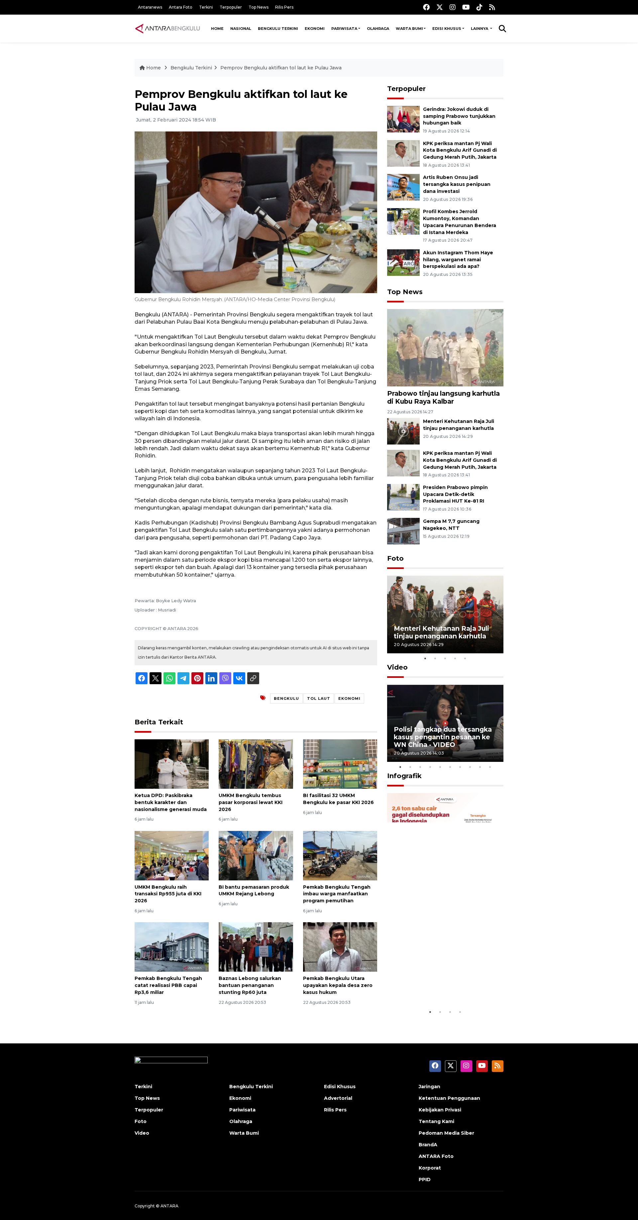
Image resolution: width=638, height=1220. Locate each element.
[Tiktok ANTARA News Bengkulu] (479, 7)
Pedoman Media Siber (446, 1133)
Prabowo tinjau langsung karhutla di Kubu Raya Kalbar (443, 397)
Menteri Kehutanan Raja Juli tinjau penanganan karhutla (441, 632)
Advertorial (338, 1098)
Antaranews (150, 7)
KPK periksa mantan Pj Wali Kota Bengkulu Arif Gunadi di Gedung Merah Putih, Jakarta (460, 150)
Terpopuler (231, 7)
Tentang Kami (436, 1121)
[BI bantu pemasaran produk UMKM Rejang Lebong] (256, 855)
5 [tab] (465, 658)
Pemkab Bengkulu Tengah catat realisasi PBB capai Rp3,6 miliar (168, 985)
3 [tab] (445, 658)
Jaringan (429, 1087)
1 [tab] (425, 658)
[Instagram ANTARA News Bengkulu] (453, 7)
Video (397, 667)
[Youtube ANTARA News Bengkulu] (466, 7)
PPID (425, 1179)
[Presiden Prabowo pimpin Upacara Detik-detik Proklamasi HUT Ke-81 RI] (403, 497)
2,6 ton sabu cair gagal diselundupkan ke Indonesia (441, 985)
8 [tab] (470, 767)
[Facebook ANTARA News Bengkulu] (426, 7)
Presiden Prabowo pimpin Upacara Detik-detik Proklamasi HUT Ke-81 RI (455, 494)
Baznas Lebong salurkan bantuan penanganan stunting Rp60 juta (250, 985)
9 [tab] (480, 767)
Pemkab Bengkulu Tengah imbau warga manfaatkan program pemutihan (337, 894)
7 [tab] (460, 767)
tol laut (318, 698)
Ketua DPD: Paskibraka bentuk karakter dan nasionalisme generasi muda (171, 802)
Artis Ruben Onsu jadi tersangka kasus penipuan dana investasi (456, 184)
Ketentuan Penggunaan (449, 1098)
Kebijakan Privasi (440, 1110)
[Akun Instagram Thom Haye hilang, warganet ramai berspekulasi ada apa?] (403, 262)
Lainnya (480, 28)
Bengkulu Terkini (278, 28)
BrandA (428, 1145)
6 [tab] (450, 767)
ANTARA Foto (436, 1156)
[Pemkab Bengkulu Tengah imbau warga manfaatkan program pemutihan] (340, 855)
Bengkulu (286, 698)
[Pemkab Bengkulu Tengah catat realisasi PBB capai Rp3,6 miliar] (172, 946)
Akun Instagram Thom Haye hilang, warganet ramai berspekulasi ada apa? (458, 260)
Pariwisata (344, 28)
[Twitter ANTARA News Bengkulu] (439, 7)
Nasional (240, 28)
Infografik (404, 776)
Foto (395, 558)
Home (217, 28)
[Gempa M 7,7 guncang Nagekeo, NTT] (403, 531)
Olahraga (378, 28)
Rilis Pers (284, 7)
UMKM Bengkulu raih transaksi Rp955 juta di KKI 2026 (168, 894)
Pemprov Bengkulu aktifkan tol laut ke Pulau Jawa (281, 68)
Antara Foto (180, 7)
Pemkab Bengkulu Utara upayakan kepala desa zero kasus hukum (337, 985)
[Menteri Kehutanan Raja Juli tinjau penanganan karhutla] (403, 431)
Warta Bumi (409, 28)
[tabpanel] (445, 614)
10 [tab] (490, 767)
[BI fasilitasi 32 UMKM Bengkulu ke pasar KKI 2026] (340, 764)
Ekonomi (315, 28)
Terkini (206, 7)
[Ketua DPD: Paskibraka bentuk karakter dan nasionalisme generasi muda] (172, 764)
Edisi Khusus (446, 28)
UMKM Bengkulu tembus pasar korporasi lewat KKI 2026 (250, 802)
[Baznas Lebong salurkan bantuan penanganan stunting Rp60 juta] (256, 946)
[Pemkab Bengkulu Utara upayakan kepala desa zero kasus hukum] (340, 946)
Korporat (430, 1168)
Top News (258, 7)
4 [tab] (455, 658)
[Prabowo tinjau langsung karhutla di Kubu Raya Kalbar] (445, 347)
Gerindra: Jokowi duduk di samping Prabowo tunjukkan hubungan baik (459, 116)
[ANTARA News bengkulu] (168, 28)
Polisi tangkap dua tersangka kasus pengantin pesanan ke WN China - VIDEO (443, 737)
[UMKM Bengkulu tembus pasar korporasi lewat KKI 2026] (256, 764)
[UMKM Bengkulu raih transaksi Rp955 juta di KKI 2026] (172, 855)
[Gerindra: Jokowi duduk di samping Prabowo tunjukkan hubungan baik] (403, 119)
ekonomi (349, 698)
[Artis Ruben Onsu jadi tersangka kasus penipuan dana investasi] (403, 187)
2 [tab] (435, 658)
